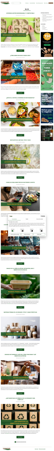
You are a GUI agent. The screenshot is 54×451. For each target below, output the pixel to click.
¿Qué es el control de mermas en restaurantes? (20, 97)
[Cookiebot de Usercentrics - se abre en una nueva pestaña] (41, 216)
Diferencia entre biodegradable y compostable (20, 13)
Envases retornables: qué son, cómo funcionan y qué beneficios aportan (20, 355)
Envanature (9, 303)
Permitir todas (39, 234)
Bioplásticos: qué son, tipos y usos (20, 140)
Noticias (27, 3)
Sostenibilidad (32, 3)
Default (43, 25)
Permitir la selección (27, 234)
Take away (46, 3)
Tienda (51, 3)
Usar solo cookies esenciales (15, 234)
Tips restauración (39, 3)
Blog (27, 9)
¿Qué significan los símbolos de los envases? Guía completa (20, 399)
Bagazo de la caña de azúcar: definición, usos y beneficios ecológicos (20, 269)
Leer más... (20, 50)
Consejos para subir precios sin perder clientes (20, 182)
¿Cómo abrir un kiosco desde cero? (20, 55)
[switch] (22, 231)
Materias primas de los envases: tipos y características (20, 312)
